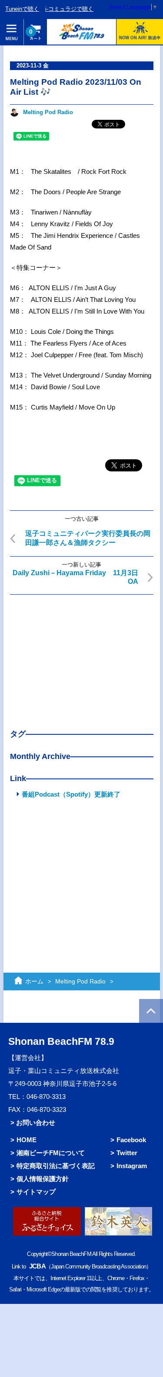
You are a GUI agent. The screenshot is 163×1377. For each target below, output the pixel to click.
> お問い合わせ (32, 1122)
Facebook (131, 1139)
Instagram (131, 1165)
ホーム (34, 981)
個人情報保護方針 (43, 1178)
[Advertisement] (81, 655)
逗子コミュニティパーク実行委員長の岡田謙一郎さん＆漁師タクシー (87, 538)
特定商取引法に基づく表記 (56, 1165)
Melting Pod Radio (48, 112)
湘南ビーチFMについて (51, 1152)
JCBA (37, 1266)
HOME (27, 1139)
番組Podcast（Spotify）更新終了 (71, 794)
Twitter (126, 1152)
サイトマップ (36, 1191)
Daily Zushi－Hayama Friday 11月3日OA (75, 577)
